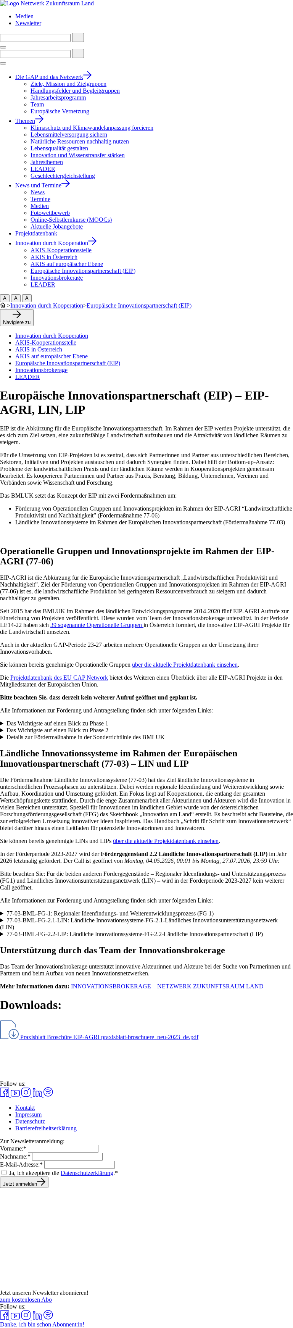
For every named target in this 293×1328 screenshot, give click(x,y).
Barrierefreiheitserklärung (46, 1128)
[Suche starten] (78, 37)
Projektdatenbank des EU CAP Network (59, 677)
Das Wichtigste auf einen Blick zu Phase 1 (57, 723)
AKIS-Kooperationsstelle (45, 342)
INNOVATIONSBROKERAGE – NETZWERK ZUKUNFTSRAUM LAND (167, 986)
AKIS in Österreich (38, 349)
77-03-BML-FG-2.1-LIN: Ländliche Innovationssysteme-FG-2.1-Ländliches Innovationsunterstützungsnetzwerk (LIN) (139, 923)
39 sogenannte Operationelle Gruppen (96, 625)
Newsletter (28, 23)
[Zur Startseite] (47, 3)
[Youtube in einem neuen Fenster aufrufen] (16, 1094)
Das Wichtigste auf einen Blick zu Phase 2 (57, 730)
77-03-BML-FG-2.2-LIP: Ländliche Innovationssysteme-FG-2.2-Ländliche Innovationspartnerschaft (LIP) (134, 934)
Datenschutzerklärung (87, 1173)
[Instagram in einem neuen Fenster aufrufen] (26, 1094)
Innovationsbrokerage (41, 370)
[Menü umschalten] (3, 47)
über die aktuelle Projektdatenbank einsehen (185, 664)
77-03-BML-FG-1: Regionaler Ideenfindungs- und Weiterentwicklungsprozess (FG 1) (110, 913)
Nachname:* (15, 1156)
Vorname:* (13, 1148)
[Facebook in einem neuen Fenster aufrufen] (5, 1094)
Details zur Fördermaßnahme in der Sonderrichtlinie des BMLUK (85, 737)
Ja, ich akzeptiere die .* (63, 1173)
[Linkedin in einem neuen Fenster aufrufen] (37, 1094)
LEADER (27, 377)
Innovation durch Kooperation (46, 305)
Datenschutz (30, 1121)
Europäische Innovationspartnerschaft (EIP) (139, 305)
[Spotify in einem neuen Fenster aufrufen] (48, 1094)
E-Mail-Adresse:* (21, 1164)
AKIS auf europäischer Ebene (51, 356)
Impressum (28, 1114)
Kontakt (25, 1107)
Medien (24, 16)
